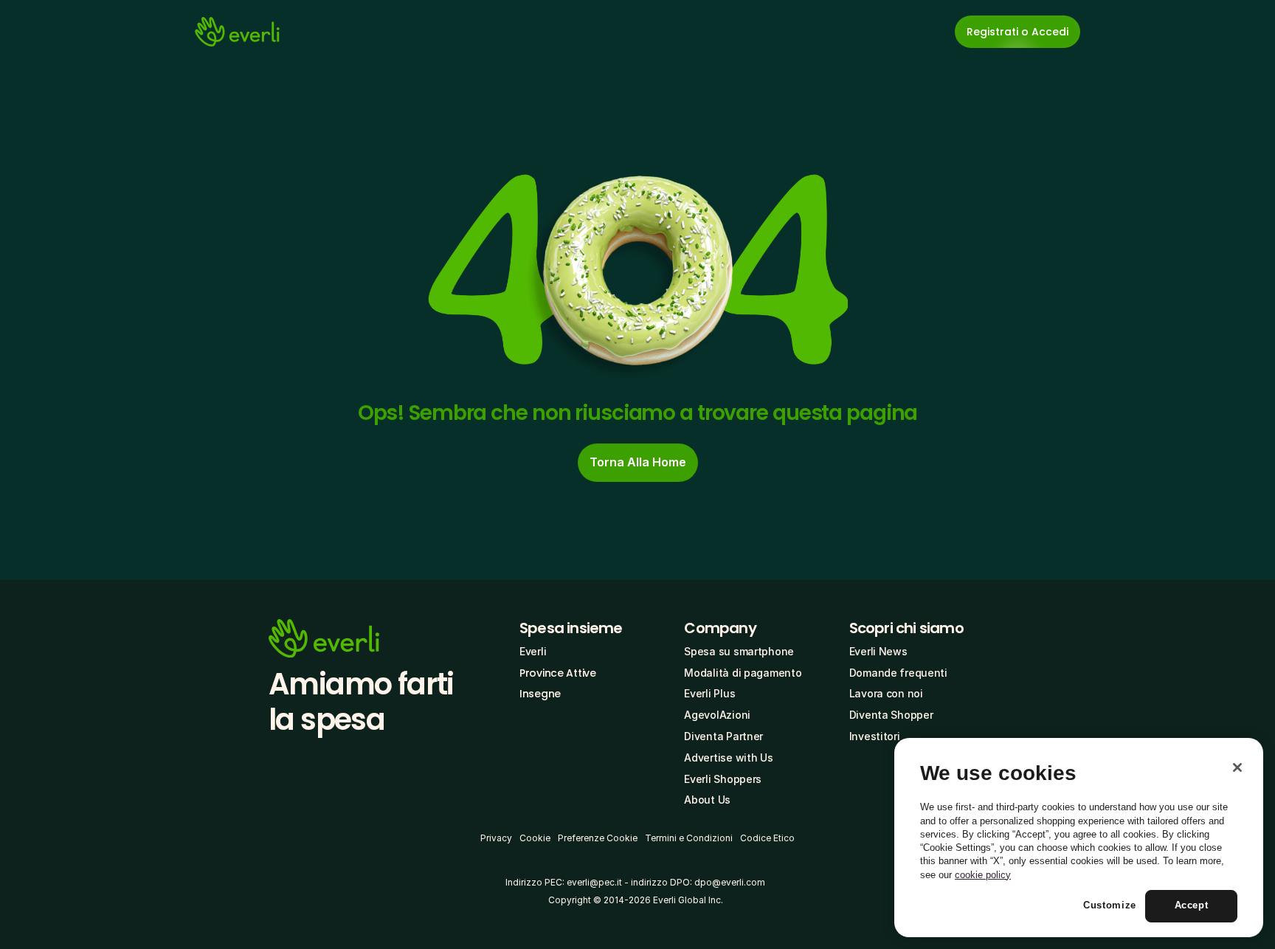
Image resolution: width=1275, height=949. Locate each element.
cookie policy (983, 874)
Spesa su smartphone (739, 651)
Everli (532, 651)
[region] (1078, 837)
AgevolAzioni (717, 714)
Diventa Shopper (891, 714)
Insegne (540, 693)
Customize (1109, 905)
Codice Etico (767, 837)
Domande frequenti (898, 672)
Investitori (874, 736)
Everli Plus (709, 693)
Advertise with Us (728, 757)
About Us (707, 799)
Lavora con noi (886, 693)
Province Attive (557, 673)
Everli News (878, 651)
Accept (1192, 905)
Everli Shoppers (722, 779)
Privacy (496, 837)
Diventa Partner (723, 736)
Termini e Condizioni (689, 837)
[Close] (1237, 767)
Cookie (534, 837)
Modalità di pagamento (742, 672)
